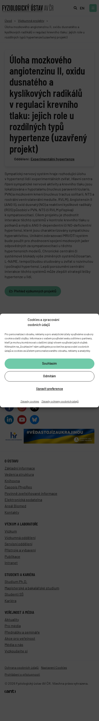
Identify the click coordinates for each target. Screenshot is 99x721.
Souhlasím (49, 364)
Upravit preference (49, 389)
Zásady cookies (29, 401)
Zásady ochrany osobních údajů (60, 401)
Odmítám (49, 376)
